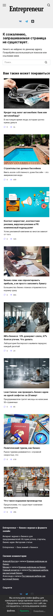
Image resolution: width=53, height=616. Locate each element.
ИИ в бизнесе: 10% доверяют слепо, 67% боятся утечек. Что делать (25, 338)
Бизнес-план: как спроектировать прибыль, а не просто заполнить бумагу (25, 282)
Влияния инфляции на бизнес (32, 567)
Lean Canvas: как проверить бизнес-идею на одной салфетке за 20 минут (26, 394)
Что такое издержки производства (23, 500)
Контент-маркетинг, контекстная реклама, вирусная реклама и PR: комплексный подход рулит (22, 224)
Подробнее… (39, 611)
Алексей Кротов (10, 561)
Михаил (6, 567)
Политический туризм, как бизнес (22, 448)
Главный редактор (11, 570)
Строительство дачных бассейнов (22, 168)
